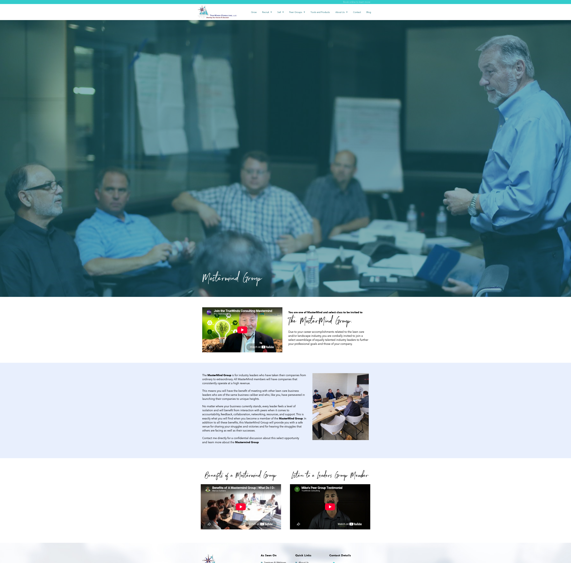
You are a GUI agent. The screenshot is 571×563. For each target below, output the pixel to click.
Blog (368, 12)
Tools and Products (320, 12)
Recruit (265, 12)
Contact (357, 12)
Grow (254, 12)
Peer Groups (295, 12)
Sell (279, 12)
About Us (340, 12)
